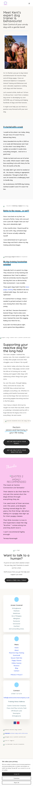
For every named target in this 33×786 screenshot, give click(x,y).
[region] (16, 772)
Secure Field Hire (16, 658)
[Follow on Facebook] (15, 723)
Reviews (16, 666)
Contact (16, 671)
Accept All (16, 774)
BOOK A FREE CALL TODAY (16, 580)
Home (16, 648)
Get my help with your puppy (16, 442)
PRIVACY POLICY (16, 675)
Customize (16, 778)
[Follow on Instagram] (18, 723)
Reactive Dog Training (16, 653)
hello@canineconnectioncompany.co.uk (16, 697)
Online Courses (16, 663)
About (16, 650)
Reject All (16, 782)
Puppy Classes (16, 660)
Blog (16, 668)
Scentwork (16, 655)
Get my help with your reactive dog (16, 451)
